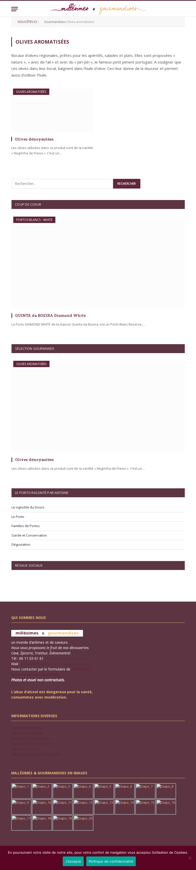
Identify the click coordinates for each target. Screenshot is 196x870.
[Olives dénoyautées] (52, 110)
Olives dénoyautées (34, 139)
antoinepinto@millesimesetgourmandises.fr (57, 663)
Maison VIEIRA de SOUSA (32, 743)
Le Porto (17, 516)
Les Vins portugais (26, 727)
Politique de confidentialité (111, 861)
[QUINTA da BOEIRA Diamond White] (98, 263)
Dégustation (20, 544)
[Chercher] (182, 9)
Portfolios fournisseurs (30, 738)
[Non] (189, 858)
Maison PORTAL (25, 749)
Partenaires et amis (27, 732)
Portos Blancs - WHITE (34, 220)
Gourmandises (55, 22)
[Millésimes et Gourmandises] (97, 9)
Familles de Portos (25, 526)
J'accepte (73, 861)
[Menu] (14, 9)
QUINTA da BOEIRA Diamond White (50, 315)
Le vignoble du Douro (27, 507)
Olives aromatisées (31, 92)
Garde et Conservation (29, 535)
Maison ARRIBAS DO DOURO (35, 754)
